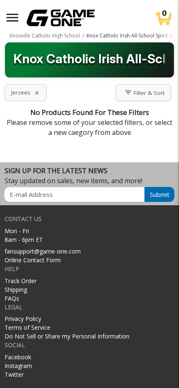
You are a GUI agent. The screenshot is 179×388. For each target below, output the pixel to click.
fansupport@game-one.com (43, 251)
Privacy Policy (23, 319)
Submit (159, 194)
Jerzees (25, 92)
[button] (12, 17)
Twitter (14, 374)
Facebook (18, 357)
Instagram (18, 366)
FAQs (12, 298)
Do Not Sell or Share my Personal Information (67, 336)
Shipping (16, 289)
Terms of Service (27, 327)
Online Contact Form (33, 260)
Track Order (21, 281)
